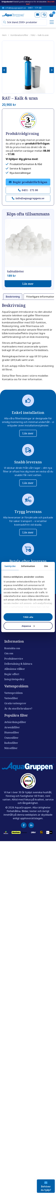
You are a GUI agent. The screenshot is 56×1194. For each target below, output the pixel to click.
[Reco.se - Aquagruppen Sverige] (28, 120)
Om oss (8, 653)
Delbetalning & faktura (18, 663)
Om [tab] (46, 566)
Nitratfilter (11, 748)
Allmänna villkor (14, 669)
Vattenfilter (11, 698)
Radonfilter (11, 742)
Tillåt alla (28, 616)
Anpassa (26, 625)
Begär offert (11, 674)
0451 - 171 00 (34, 8)
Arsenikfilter (12, 727)
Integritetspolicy (14, 679)
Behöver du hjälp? (46, 1188)
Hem (4, 35)
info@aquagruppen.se (15, 7)
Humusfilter (11, 732)
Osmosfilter (11, 737)
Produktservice (13, 658)
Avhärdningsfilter (15, 722)
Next (51, 70)
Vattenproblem (13, 693)
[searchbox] (25, 22)
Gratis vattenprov (15, 703)
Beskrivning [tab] (13, 296)
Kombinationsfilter (19, 35)
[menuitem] (51, 22)
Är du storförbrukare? (18, 708)
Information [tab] (28, 566)
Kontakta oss (12, 648)
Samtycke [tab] (10, 566)
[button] (4, 22)
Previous (4, 70)
